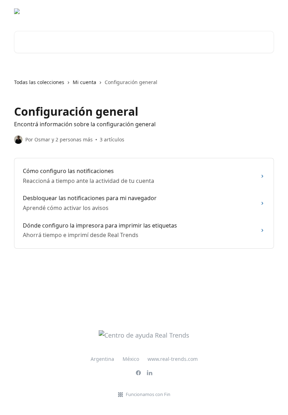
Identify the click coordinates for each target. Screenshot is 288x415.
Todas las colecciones (39, 82)
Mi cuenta (84, 82)
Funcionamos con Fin (148, 394)
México (131, 359)
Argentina (102, 359)
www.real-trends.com (173, 359)
